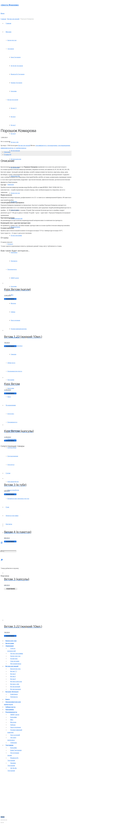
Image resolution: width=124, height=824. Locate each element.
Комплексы (14, 694)
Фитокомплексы (15, 664)
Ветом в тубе (14, 684)
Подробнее (10, 589)
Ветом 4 (13, 679)
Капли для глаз (11, 641)
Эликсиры (13, 742)
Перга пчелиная (15, 727)
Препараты (14, 697)
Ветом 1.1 (13, 671)
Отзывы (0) (7, 154)
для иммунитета (40, 145)
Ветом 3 (13, 676)
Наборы (12, 725)
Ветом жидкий (15, 686)
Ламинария (9, 646)
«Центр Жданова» (10, 5)
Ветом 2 (13, 674)
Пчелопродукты (11, 712)
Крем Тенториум (16, 750)
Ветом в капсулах (16, 681)
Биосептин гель (15, 669)
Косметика (13, 658)
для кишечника (52, 145)
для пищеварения (64, 145)
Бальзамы (13, 717)
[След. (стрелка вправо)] (3, 822)
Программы (9, 709)
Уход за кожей (15, 735)
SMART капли (14, 714)
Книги (7, 699)
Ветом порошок (15, 689)
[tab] (38, 152)
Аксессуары (9, 643)
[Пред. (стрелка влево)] (1, 822)
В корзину (10, 299)
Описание (7, 152)
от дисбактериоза (20, 148)
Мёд (11, 720)
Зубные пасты (10, 707)
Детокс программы (16, 653)
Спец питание (14, 661)
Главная (3, 19)
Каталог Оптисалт (12, 692)
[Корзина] (1, 560)
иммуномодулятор (7, 148)
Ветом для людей (13, 19)
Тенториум (9, 745)
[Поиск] (1, 542)
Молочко (13, 722)
